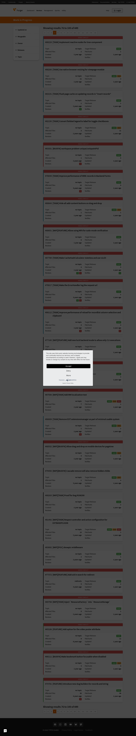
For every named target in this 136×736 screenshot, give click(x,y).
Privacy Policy (70, 383)
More (68, 375)
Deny (68, 371)
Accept (68, 366)
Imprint (64, 383)
